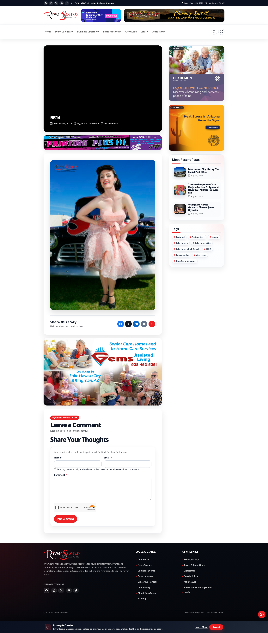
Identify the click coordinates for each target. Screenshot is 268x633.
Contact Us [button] (158, 31)
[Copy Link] (152, 324)
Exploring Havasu (147, 581)
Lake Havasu (182, 243)
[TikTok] (67, 3)
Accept (216, 627)
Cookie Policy (191, 576)
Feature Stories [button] (111, 31)
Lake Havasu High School (187, 249)
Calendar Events (146, 570)
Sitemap (142, 598)
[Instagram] (51, 3)
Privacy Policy (191, 559)
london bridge (182, 255)
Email (108, 457)
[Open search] (214, 32)
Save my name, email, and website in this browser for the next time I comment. (98, 469)
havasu (215, 237)
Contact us (143, 559)
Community (144, 587)
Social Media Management (198, 587)
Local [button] (143, 31)
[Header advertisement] (101, 15)
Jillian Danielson (90, 123)
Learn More (201, 627)
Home (48, 31)
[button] (102, 235)
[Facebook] (46, 3)
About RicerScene (147, 592)
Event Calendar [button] (63, 31)
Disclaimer (189, 570)
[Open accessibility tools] (261, 614)
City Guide (131, 31)
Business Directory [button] (87, 31)
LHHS (208, 249)
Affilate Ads (190, 581)
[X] (56, 3)
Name (58, 457)
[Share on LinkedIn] (136, 324)
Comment (60, 474)
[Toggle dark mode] (221, 32)
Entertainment (146, 576)
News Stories (145, 565)
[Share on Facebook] (120, 324)
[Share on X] (128, 324)
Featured (180, 237)
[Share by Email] (144, 324)
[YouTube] (61, 3)
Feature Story (198, 237)
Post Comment (65, 518)
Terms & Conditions (194, 565)
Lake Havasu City (203, 243)
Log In (187, 591)
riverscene (201, 255)
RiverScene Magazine (186, 261)
